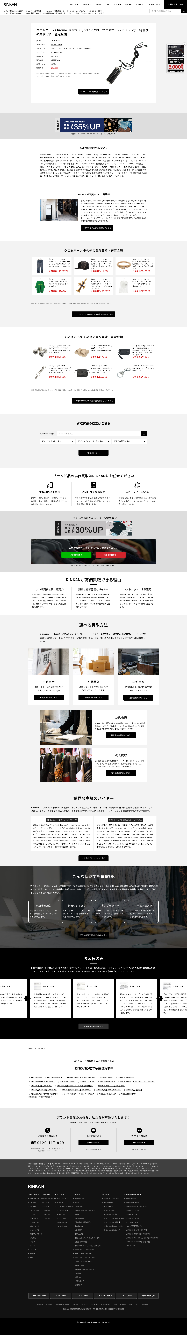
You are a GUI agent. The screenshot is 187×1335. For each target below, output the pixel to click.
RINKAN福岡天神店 (32, 13)
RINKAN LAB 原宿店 (88, 1081)
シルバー (33, 1246)
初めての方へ (61, 1198)
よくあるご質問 (153, 4)
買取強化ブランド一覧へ (36, 1048)
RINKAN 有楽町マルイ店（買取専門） (111, 1085)
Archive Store (130, 1246)
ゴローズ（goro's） (124, 1168)
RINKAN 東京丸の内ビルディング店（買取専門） (75, 1085)
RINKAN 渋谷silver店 (54, 1077)
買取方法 (117, 4)
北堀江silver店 (79, 1281)
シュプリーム (34, 1210)
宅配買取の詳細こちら (93, 697)
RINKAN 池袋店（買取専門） (41, 1085)
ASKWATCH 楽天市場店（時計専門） (138, 1234)
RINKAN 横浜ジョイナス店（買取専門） (76, 1090)
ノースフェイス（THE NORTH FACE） (114, 1166)
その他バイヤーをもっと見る (93, 858)
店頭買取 (47, 1210)
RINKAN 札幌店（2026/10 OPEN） (108, 1090)
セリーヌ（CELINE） (96, 1164)
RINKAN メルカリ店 (132, 1218)
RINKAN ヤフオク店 (132, 1210)
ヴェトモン (34, 1218)
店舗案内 (139, 4)
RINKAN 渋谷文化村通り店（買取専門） (82, 1077)
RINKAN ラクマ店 (131, 1214)
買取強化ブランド (102, 4)
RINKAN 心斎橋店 (70, 1094)
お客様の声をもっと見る (93, 1026)
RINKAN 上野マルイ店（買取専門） (44, 1090)
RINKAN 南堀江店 (87, 1094)
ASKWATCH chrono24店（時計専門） (138, 1242)
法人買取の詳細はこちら (121, 773)
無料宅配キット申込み (111, 1214)
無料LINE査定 (108, 1206)
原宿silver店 (79, 1226)
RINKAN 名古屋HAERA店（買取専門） (45, 1094)
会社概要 (40, 1304)
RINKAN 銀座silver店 (107, 1081)
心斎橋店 (78, 1273)
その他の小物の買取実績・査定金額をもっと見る (93, 400)
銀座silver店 (79, 1234)
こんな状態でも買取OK (65, 1206)
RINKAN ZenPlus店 (132, 1222)
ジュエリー (34, 1238)
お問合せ (123, 1304)
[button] (76, 555)
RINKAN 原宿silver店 (67, 1081)
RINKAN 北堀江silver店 (107, 1094)
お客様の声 (61, 1214)
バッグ (32, 1242)
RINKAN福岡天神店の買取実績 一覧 (54, 13)
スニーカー (34, 1249)
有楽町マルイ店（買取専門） (85, 1249)
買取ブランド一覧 (36, 1198)
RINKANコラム (62, 1222)
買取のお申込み (109, 1210)
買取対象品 (86, 4)
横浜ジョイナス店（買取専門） (85, 1257)
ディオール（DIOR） (111, 1164)
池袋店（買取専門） (81, 1242)
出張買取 (47, 1206)
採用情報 (145, 1304)
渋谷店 (77, 1202)
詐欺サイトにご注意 (110, 1304)
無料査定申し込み (175, 4)
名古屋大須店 (79, 1265)
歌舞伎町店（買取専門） (83, 1222)
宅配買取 (47, 1202)
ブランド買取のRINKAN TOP (13, 11)
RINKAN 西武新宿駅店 (126, 1077)
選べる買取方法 (49, 1198)
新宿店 (77, 1214)
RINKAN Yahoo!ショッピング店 (136, 1206)
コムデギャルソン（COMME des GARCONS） (134, 1164)
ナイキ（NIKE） (151, 1166)
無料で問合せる (93, 1142)
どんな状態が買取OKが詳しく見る (93, 935)
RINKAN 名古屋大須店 (134, 1090)
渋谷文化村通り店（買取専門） (85, 1210)
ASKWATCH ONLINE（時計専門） (137, 1230)
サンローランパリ (36, 1222)
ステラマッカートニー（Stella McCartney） (56, 1168)
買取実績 (128, 4)
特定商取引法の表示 (62, 1304)
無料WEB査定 (108, 1202)
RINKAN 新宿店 (107, 1077)
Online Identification (111, 1230)
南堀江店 (78, 1277)
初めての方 (73, 4)
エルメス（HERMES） (62, 1164)
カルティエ (34, 1202)
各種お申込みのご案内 (111, 1198)
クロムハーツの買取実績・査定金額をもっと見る (93, 314)
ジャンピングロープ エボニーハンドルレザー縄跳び (84, 11)
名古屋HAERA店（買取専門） (85, 1269)
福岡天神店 (55, 60)
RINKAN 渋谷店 (36, 1077)
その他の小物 (56, 52)
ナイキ (32, 1214)
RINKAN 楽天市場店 (132, 1202)
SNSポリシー (95, 1304)
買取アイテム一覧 (36, 1234)
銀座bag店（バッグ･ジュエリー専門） (88, 1238)
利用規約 (49, 1304)
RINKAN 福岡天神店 (128, 1094)
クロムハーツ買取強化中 (34, 11)
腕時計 (32, 1253)
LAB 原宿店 (78, 1230)
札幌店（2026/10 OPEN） (84, 1261)
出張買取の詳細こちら (48, 697)
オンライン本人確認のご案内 (114, 1218)
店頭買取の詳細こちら (138, 697)
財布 (31, 1257)
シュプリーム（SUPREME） (52, 1166)
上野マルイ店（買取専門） (84, 1253)
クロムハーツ (56, 44)
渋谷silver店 (79, 1206)
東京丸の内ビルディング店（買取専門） (88, 1246)
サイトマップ (133, 1304)
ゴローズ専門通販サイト (134, 1226)
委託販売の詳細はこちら (121, 735)
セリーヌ (33, 1206)
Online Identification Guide (113, 1226)
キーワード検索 (47, 433)
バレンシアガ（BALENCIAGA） (72, 1166)
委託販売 (47, 1214)
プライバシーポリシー (80, 1304)
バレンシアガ (34, 1226)
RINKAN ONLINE (131, 1198)
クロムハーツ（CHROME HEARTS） (103, 1168)
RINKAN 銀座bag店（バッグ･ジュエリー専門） (137, 1081)
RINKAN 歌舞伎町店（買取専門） (43, 1081)
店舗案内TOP (79, 1198)
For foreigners (62, 1226)
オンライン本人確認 (111, 1222)
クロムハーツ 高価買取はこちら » (93, 91)
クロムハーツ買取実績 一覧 (55, 11)
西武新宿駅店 (79, 1218)
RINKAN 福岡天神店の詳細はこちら (97, 227)
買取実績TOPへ (93, 453)
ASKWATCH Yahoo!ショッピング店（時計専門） (142, 1238)
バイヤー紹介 (61, 1218)
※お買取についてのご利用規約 (39, 1097)
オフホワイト (34, 1230)
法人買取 (47, 1218)
